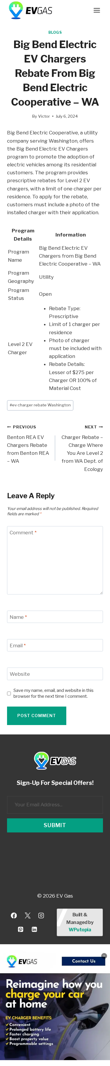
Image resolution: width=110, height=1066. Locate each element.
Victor (44, 116)
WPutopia (80, 929)
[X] (27, 916)
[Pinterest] (21, 929)
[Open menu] (96, 10)
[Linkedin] (34, 929)
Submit (55, 825)
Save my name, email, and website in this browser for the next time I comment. (53, 693)
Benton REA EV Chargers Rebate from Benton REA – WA (28, 444)
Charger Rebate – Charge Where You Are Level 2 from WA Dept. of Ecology (82, 448)
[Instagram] (41, 916)
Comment (23, 532)
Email (18, 645)
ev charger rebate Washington (40, 405)
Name (18, 617)
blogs (55, 33)
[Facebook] (14, 916)
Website (20, 674)
